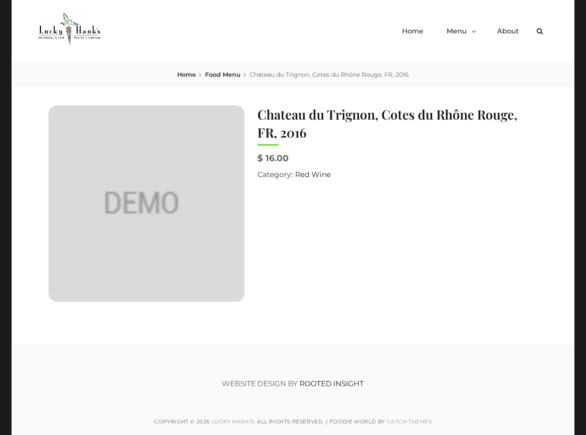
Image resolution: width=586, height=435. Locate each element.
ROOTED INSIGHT (331, 383)
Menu (457, 31)
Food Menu (223, 74)
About (508, 31)
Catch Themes (409, 421)
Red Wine (313, 174)
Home (412, 31)
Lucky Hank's (232, 421)
